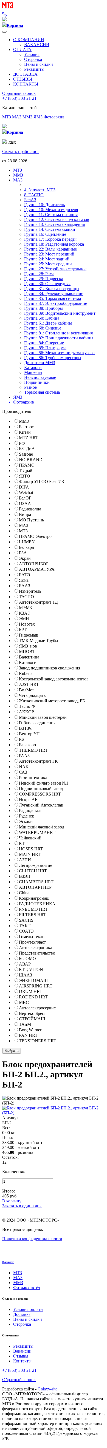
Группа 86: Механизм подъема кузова (59, 352)
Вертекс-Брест (32, 1013)
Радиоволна (30, 509)
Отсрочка (33, 59)
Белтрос (26, 426)
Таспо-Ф (27, 706)
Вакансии (22, 1351)
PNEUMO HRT (33, 909)
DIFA (24, 487)
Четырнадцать (32, 695)
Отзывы (20, 1356)
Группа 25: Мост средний (48, 264)
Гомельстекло (31, 936)
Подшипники (37, 382)
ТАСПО (26, 596)
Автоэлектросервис (37, 1008)
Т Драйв (27, 470)
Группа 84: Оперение (44, 342)
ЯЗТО (24, 476)
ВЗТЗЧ (25, 728)
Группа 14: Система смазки (49, 229)
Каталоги (33, 367)
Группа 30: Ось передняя (47, 283)
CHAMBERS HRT (36, 881)
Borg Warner (30, 1029)
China (24, 892)
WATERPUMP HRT (37, 832)
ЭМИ (24, 618)
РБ (21, 739)
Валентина (29, 657)
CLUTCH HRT (33, 870)
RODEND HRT (33, 997)
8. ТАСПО (34, 194)
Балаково (27, 744)
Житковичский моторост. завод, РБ (52, 701)
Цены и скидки (38, 64)
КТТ (23, 843)
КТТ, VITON (31, 969)
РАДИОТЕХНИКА (37, 903)
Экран (25, 558)
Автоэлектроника (35, 947)
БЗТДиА (27, 448)
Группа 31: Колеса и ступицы (51, 288)
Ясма (24, 580)
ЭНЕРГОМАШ (33, 980)
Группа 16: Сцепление (45, 234)
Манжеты (33, 372)
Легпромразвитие (35, 865)
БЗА (23, 552)
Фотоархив (54, 117)
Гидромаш (28, 635)
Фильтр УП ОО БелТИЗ (41, 481)
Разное (30, 387)
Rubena (25, 673)
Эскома (26, 821)
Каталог (8, 1262)
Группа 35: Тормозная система (52, 298)
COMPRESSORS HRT (40, 794)
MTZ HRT (28, 437)
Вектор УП (29, 733)
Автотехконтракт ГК (38, 761)
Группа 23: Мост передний (49, 254)
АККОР (26, 711)
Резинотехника (33, 777)
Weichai (26, 492)
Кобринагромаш (34, 898)
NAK (24, 766)
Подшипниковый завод (41, 788)
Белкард (26, 547)
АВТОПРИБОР (34, 563)
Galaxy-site (47, 1389)
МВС (24, 1002)
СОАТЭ (26, 931)
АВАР (25, 964)
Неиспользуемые (40, 377)
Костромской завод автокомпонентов (54, 679)
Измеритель (30, 591)
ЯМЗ (38, 117)
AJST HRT (29, 684)
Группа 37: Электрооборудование (55, 303)
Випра (25, 514)
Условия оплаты (28, 1309)
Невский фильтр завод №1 (43, 783)
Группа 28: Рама (39, 273)
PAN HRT (28, 1035)
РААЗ (24, 755)
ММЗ (27, 117)
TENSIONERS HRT (37, 1040)
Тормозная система (42, 392)
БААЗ (24, 585)
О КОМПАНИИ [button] (28, 39)
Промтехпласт (32, 942)
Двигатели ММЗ (39, 362)
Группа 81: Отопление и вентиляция (58, 333)
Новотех (27, 624)
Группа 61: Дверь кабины (48, 323)
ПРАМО (27, 465)
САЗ (23, 772)
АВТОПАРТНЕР (35, 887)
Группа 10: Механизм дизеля (51, 209)
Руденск (26, 816)
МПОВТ (27, 651)
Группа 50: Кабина (41, 318)
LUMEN (27, 542)
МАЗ (16, 117)
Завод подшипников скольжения (49, 668)
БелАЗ (30, 199)
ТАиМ (25, 1024)
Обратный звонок (19, 93)
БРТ (23, 629)
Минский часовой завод (41, 827)
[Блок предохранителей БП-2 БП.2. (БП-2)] (53, 1113)
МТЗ (6, 117)
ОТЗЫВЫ (22, 79)
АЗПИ (25, 860)
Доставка (21, 1314)
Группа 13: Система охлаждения (54, 224)
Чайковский (30, 838)
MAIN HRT (30, 854)
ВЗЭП (24, 876)
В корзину (11, 1201)
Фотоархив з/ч (26, 1287)
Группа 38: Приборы (43, 308)
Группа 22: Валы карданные (50, 249)
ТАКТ (24, 925)
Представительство (37, 953)
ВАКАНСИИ (36, 44)
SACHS (26, 920)
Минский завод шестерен (43, 717)
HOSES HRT (31, 849)
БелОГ (25, 498)
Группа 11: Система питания (51, 214)
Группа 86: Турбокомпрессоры (52, 357)
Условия (32, 54)
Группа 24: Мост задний (46, 259)
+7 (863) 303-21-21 (19, 98)
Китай (25, 432)
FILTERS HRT (32, 914)
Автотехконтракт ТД (38, 602)
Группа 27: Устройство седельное (55, 268)
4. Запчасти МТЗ (39, 190)
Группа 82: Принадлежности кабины (58, 338)
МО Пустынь (31, 520)
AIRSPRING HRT (35, 986)
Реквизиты (34, 69)
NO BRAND (31, 459)
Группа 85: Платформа (45, 347)
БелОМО (27, 958)
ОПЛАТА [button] (22, 49)
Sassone (26, 454)
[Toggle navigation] (4, 32)
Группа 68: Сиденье (42, 328)
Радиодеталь (30, 810)
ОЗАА (25, 503)
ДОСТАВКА (25, 74)
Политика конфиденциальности (32, 1238)
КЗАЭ (24, 613)
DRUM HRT (30, 991)
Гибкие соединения (37, 722)
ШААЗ (25, 975)
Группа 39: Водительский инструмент (59, 313)
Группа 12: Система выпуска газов (56, 219)
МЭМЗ (25, 607)
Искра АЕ (28, 799)
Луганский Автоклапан (41, 805)
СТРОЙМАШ (32, 1019)
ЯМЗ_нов (28, 646)
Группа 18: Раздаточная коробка (54, 244)
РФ (22, 443)
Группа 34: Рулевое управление (53, 293)
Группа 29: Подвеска (43, 278)
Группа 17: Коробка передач (50, 239)
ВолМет (26, 690)
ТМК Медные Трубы (38, 640)
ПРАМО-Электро (35, 536)
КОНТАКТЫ (25, 84)
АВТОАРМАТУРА (37, 569)
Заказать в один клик (22, 1205)
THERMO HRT (33, 750)
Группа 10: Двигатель (44, 204)
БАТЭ (24, 574)
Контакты (22, 1361)
